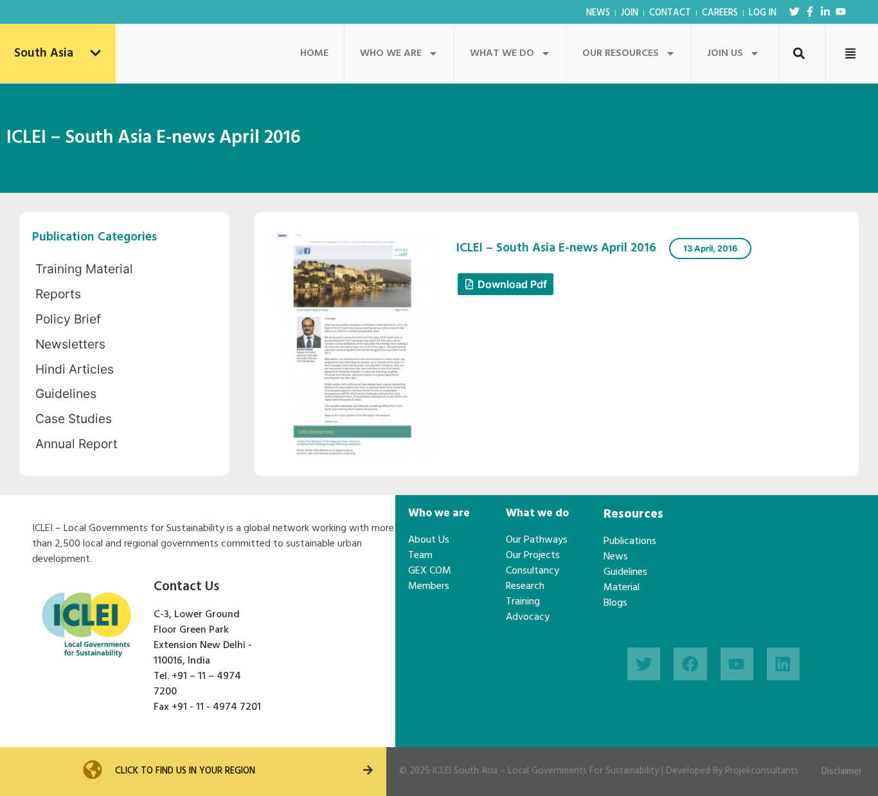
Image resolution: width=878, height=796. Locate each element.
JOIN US (725, 53)
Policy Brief (68, 319)
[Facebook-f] (810, 11)
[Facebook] (690, 663)
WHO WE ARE (391, 53)
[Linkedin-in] (825, 11)
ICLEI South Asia (465, 771)
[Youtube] (841, 11)
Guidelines (65, 393)
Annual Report (76, 443)
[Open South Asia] (95, 53)
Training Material (84, 268)
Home (314, 53)
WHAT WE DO (502, 53)
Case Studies (73, 418)
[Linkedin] (783, 663)
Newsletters (70, 344)
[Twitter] (794, 11)
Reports (58, 294)
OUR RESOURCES (620, 53)
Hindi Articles (74, 369)
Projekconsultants (761, 771)
